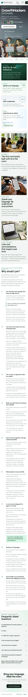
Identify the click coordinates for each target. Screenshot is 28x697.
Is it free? (3, 631)
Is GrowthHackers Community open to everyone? (11, 625)
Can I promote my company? (9, 645)
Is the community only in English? (10, 640)
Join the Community (8, 26)
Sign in (23, 2)
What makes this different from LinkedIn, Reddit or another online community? (12, 661)
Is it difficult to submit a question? (10, 635)
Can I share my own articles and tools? (11, 650)
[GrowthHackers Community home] (7, 2)
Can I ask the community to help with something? (11, 655)
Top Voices (17, 2)
